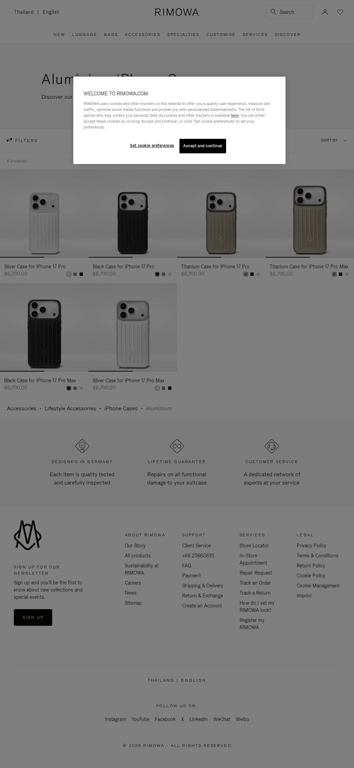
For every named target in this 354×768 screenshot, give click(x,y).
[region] (179, 120)
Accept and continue (202, 145)
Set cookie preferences (152, 145)
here (235, 115)
